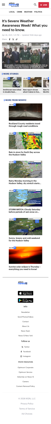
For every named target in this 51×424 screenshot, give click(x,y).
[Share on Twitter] (13, 39)
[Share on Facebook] (10, 39)
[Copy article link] (17, 39)
